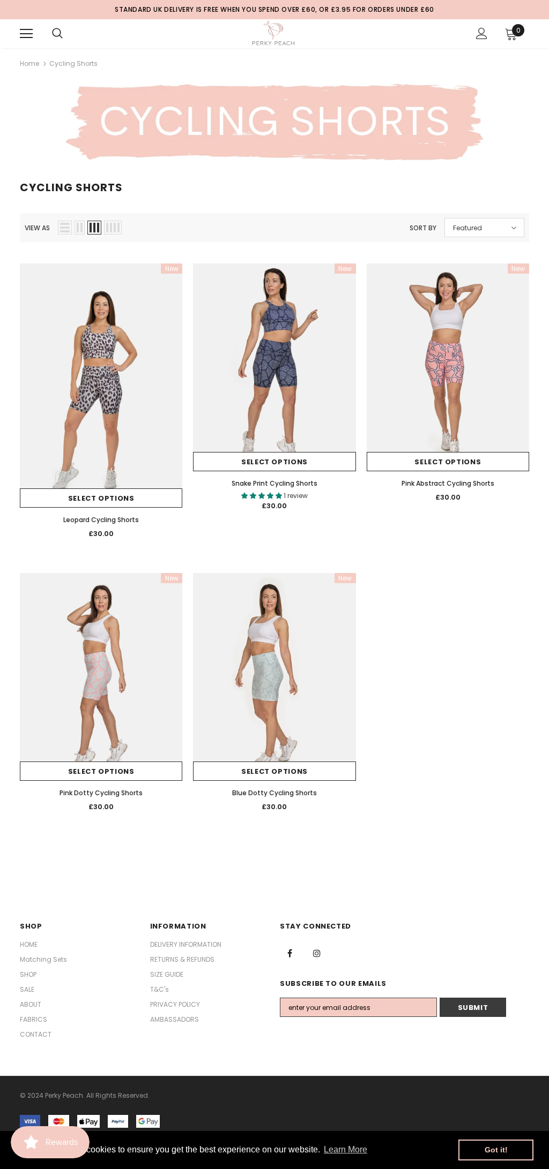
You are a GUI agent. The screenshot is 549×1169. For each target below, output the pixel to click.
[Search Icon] (57, 33)
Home (29, 63)
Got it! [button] (496, 1149)
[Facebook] (289, 952)
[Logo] (273, 33)
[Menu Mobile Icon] (26, 33)
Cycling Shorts (73, 63)
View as (37, 227)
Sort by (423, 227)
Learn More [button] (345, 1149)
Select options (101, 498)
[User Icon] (481, 33)
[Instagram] (317, 952)
